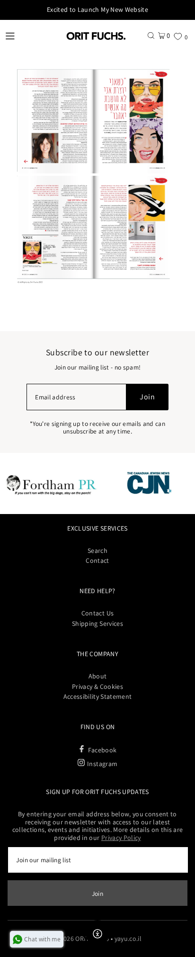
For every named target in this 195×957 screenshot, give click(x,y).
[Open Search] (151, 35)
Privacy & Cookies (97, 686)
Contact (97, 560)
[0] (177, 36)
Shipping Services (97, 623)
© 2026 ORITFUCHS (81, 938)
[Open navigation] (29, 35)
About (98, 676)
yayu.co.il (128, 938)
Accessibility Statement (97, 696)
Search (97, 550)
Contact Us (97, 613)
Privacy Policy (121, 837)
